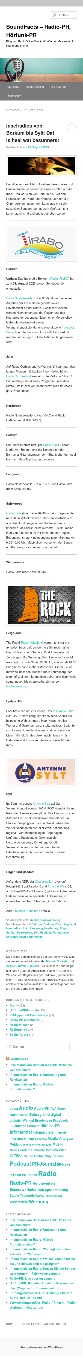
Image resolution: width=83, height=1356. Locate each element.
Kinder (29, 1138)
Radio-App (50, 444)
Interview (16, 1138)
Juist (25, 928)
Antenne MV (56, 886)
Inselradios (13, 928)
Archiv (34, 920)
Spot (48, 1189)
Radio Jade (13, 513)
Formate (33, 1126)
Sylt (36, 932)
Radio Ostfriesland (18, 376)
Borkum (48, 924)
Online (28, 1156)
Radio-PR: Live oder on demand (32, 1278)
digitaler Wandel (22, 1120)
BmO (46, 1114)
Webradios (19, 1202)
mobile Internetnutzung (37, 1144)
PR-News (64, 1164)
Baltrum (36, 924)
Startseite (13, 86)
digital (56, 1114)
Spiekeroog (24, 932)
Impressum (14, 96)
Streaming (60, 1189)
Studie (14, 1195)
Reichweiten (44, 1183)
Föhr (58, 924)
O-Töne (16, 1155)
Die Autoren (58, 86)
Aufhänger (58, 1108)
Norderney (51, 928)
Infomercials (43, 1132)
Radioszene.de (16, 686)
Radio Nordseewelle (19, 298)
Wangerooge (60, 932)
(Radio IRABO (58, 278)
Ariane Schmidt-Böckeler (22, 966)
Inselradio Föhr (63, 711)
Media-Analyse (60, 1138)
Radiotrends (18, 1029)
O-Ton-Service (56, 1150)
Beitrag (35, 1114)
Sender (11, 932)
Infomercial (21, 1132)
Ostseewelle (43, 881)
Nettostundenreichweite (27, 1150)
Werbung (38, 1201)
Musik (58, 1144)
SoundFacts (19, 1059)
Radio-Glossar (35, 86)
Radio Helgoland (32, 642)
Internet (60, 1132)
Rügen (64, 928)
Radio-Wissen (49, 920)
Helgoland (69, 924)
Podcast (20, 1163)
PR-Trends (29, 1175)
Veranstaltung (53, 1195)
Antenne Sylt (41, 803)
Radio (47, 1173)
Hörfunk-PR (50, 1125)
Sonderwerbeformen (27, 1189)
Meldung (16, 1144)
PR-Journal (44, 1164)
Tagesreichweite (32, 1195)
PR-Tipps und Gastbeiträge (29, 1015)
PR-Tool (15, 1175)
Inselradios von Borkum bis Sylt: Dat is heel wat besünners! (32, 132)
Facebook (60, 1120)
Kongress (41, 1139)
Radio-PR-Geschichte (25, 1020)
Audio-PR (42, 1108)
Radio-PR (21, 1182)
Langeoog (36, 928)
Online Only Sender (48, 1156)
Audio (26, 1107)
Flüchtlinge (18, 1126)
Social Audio (19, 1034)
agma (14, 1108)
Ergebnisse (43, 1120)
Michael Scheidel (26, 910)
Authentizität (19, 1114)
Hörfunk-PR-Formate (24, 1010)
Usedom (45, 932)
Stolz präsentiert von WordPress (41, 1347)
